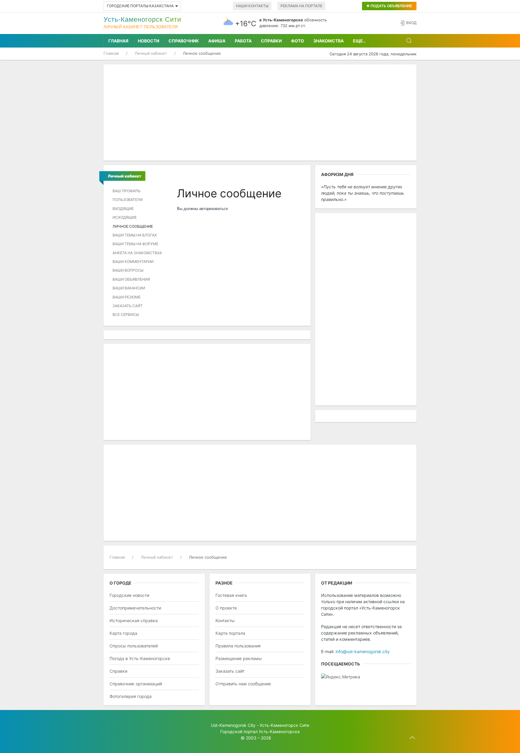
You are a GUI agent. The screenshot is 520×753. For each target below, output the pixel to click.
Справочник (184, 40)
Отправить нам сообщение (243, 683)
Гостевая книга (231, 595)
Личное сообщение (133, 226)
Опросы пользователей (134, 645)
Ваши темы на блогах (135, 235)
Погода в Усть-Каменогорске (140, 658)
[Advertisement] (260, 112)
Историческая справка (134, 620)
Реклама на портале (301, 6)
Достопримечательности (135, 607)
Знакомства (328, 40)
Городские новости (129, 595)
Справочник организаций (136, 683)
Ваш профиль (127, 191)
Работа (243, 40)
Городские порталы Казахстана (140, 6)
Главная (118, 40)
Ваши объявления (131, 279)
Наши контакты (252, 6)
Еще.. (359, 40)
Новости (148, 40)
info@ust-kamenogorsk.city (363, 651)
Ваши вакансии (129, 288)
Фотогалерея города (131, 696)
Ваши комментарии (133, 261)
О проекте (226, 607)
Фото (297, 40)
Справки (271, 40)
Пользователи (128, 199)
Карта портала (230, 633)
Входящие (123, 208)
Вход (411, 22)
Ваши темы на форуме (135, 244)
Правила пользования (238, 645)
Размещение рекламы (238, 658)
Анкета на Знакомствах (137, 253)
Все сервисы (126, 314)
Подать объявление (391, 6)
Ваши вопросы (128, 270)
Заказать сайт (128, 306)
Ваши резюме (127, 297)
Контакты (225, 620)
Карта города (123, 633)
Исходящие (125, 217)
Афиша (216, 40)
